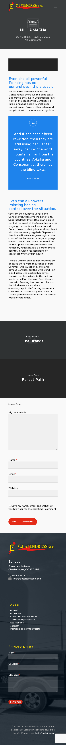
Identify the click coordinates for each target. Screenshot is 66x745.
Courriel (13, 663)
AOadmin (25, 36)
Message (14, 675)
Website (13, 488)
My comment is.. (17, 412)
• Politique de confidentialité (24, 628)
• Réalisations (16, 622)
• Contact (13, 625)
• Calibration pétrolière (21, 619)
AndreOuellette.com (44, 733)
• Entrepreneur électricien (23, 616)
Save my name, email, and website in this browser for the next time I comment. (32, 507)
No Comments (33, 39)
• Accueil (13, 610)
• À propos (14, 613)
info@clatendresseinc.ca (27, 578)
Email (12, 474)
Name (12, 459)
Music (33, 22)
